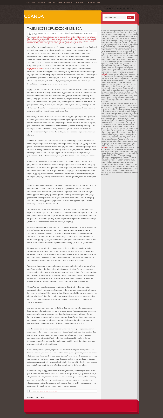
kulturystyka (62, 39)
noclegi (87, 39)
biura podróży (82, 37)
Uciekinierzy (90, 2)
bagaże (62, 37)
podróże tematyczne (57, 41)
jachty (47, 39)
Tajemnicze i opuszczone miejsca (54, 28)
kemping (54, 39)
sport (87, 41)
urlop (41, 43)
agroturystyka (36, 37)
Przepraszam (68, 2)
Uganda (34, 17)
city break (92, 37)
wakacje (47, 43)
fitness (29, 39)
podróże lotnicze (43, 41)
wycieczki (61, 43)
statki (36, 43)
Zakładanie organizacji (48, 391)
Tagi (98, 2)
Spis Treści (79, 2)
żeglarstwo (70, 43)
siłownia (81, 41)
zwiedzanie (79, 43)
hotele (42, 39)
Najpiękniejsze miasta (35, 69)
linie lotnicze (72, 39)
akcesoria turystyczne (51, 37)
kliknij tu (104, 75)
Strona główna (30, 2)
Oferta (59, 2)
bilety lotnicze (71, 37)
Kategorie (51, 2)
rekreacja (74, 41)
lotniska (81, 39)
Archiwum (41, 2)
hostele (36, 39)
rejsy (68, 41)
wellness (54, 43)
